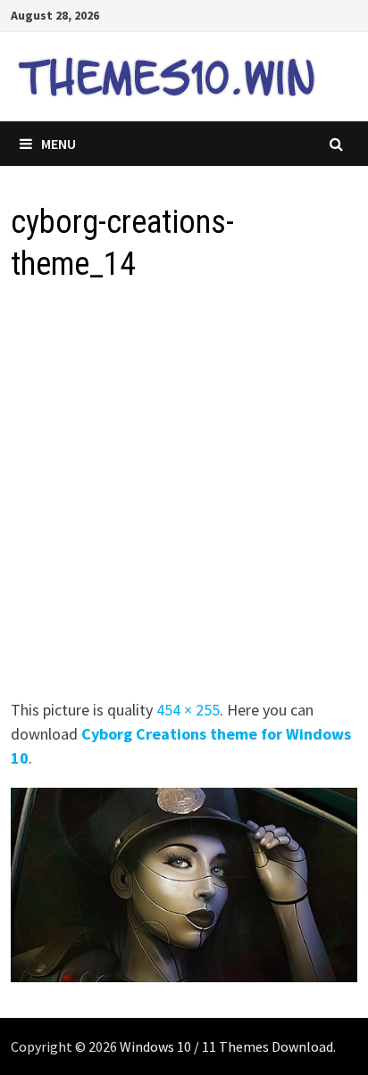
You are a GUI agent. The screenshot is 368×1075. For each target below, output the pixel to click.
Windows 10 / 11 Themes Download (226, 1046)
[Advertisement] (184, 496)
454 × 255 (188, 709)
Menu (58, 144)
